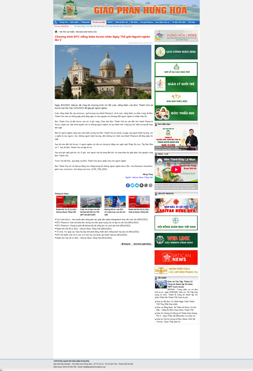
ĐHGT (110, 22)
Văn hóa (191, 22)
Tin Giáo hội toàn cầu (113, 26)
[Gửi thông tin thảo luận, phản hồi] (146, 185)
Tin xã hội (127, 26)
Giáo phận (74, 22)
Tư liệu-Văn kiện (179, 22)
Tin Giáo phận (79, 26)
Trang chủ (63, 22)
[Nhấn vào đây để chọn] (142, 243)
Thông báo (85, 22)
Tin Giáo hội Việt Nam (95, 26)
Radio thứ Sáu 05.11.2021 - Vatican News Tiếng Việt (78, 238)
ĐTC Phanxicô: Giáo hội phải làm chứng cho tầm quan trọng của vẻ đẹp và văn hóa (92, 222)
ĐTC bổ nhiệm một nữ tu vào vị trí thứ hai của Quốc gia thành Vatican (86, 235)
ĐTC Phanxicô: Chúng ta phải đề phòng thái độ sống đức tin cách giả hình (87, 226)
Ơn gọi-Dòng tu (146, 22)
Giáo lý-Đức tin (121, 22)
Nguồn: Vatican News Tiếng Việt (139, 177)
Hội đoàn (134, 22)
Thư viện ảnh (164, 124)
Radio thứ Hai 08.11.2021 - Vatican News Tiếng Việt (78, 229)
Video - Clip (163, 154)
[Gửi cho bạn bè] (137, 185)
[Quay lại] (126, 243)
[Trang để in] (141, 187)
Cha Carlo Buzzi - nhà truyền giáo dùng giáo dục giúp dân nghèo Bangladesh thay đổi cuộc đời (96, 219)
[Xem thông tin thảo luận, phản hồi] (151, 185)
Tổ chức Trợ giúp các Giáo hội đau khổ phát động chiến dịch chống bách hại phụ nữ (92, 232)
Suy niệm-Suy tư (162, 22)
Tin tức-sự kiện (98, 22)
